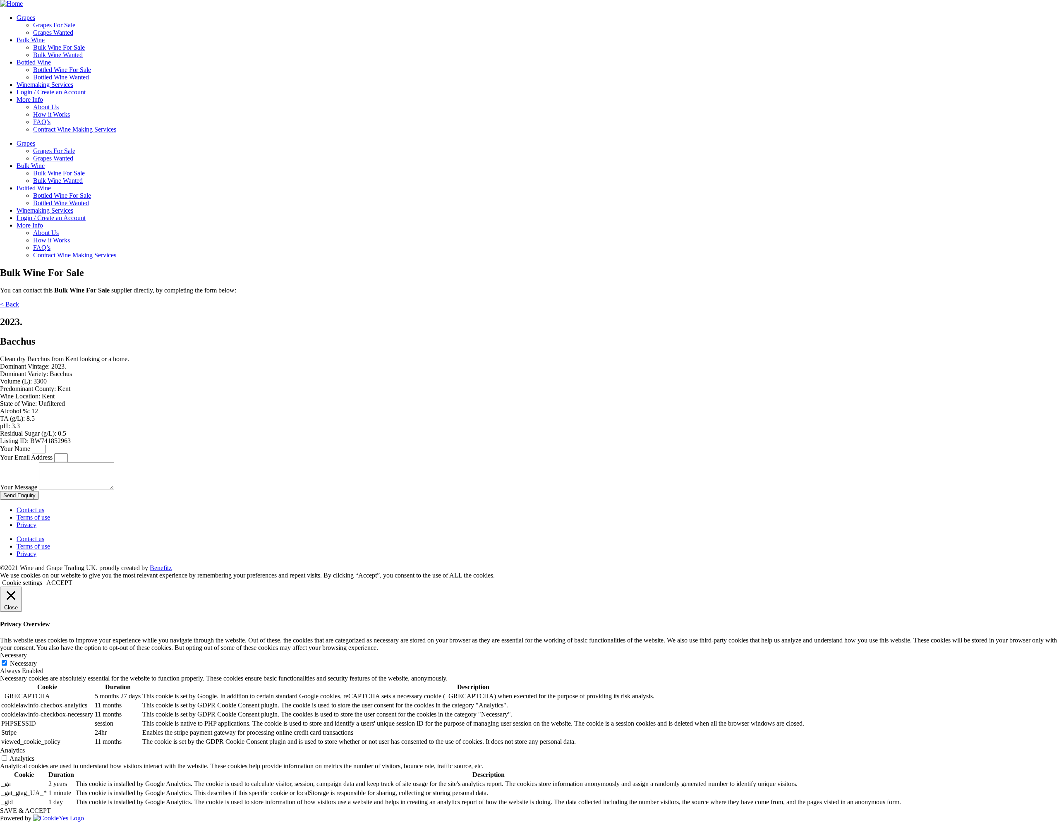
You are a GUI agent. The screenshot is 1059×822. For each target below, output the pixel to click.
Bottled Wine (34, 62)
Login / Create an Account (51, 92)
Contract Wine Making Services (74, 129)
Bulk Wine (31, 39)
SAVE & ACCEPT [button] (25, 810)
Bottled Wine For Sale (62, 69)
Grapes (26, 17)
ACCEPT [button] (59, 582)
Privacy (26, 524)
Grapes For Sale (54, 25)
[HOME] (11, 3)
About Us (46, 106)
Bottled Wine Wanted (61, 77)
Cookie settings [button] (22, 582)
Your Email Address (27, 457)
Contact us (30, 509)
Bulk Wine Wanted (58, 54)
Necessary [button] (13, 655)
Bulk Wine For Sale (59, 47)
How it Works (51, 114)
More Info (30, 99)
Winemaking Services (45, 84)
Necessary (23, 663)
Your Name (16, 448)
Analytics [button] (12, 750)
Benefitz (161, 567)
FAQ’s (41, 121)
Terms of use (33, 517)
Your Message (19, 487)
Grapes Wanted (53, 32)
